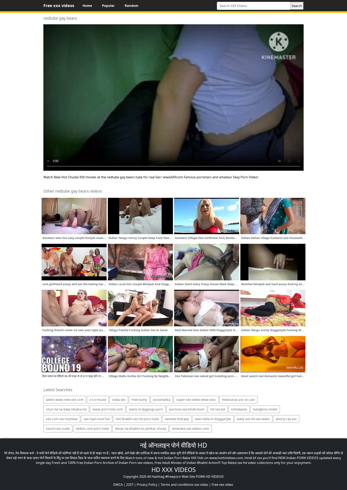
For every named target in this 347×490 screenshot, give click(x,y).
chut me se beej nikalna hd (66, 409)
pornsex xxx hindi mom (186, 409)
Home (87, 5)
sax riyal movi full (97, 419)
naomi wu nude (58, 428)
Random (131, 5)
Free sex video (222, 484)
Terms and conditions (177, 484)
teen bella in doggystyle (213, 419)
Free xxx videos (58, 5)
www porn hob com (108, 409)
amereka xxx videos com (190, 428)
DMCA (118, 484)
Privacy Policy (147, 484)
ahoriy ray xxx (286, 419)
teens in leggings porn (146, 409)
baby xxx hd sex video (253, 419)
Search (297, 6)
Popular (108, 5)
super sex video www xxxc (196, 399)
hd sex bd (217, 409)
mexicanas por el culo (238, 399)
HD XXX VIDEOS (173, 470)
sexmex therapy (177, 419)
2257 (129, 484)
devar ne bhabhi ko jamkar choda (140, 428)
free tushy (139, 399)
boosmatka (161, 399)
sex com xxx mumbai (62, 419)
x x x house (98, 399)
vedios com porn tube (92, 428)
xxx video (201, 484)
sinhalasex (239, 409)
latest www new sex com (65, 399)
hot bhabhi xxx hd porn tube (137, 419)
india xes (119, 399)
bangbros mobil (265, 409)
